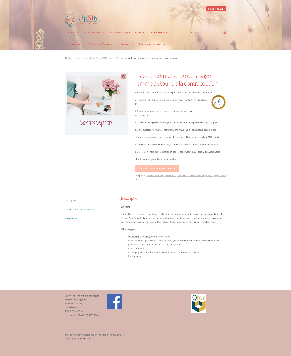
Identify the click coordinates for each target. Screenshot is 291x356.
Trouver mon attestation (152, 44)
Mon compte (73, 44)
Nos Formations (91, 32)
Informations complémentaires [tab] (81, 209)
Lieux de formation (85, 58)
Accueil (71, 58)
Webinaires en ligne (119, 32)
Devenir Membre (158, 32)
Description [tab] (71, 200)
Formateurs (170, 175)
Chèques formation (155, 175)
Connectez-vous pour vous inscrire (157, 168)
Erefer (87, 338)
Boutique (139, 32)
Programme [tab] (71, 218)
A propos (69, 32)
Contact (125, 44)
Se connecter (216, 8)
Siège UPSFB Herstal (105, 58)
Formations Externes (101, 44)
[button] (123, 76)
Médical (209, 175)
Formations (182, 175)
